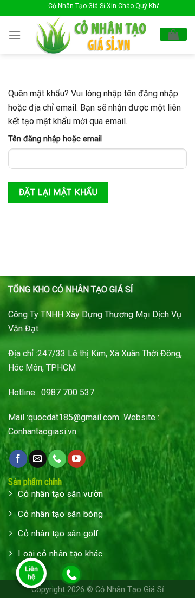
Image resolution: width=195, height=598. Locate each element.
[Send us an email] (38, 459)
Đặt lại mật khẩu (58, 192)
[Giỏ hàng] (173, 34)
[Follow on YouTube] (77, 459)
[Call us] (57, 459)
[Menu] (14, 35)
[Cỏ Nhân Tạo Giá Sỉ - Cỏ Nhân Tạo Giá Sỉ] (90, 35)
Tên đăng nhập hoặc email (55, 139)
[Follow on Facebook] (18, 459)
